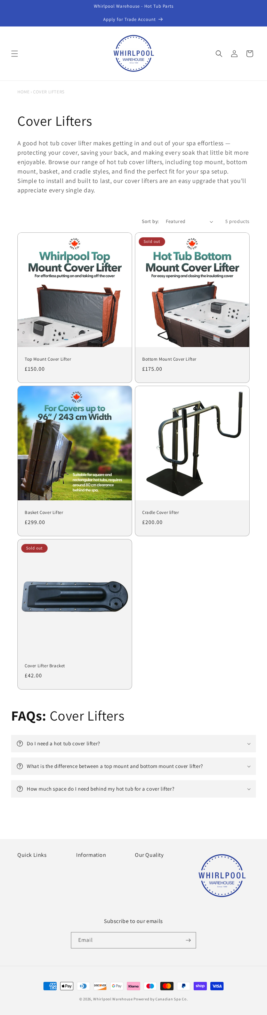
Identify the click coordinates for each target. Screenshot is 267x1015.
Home (23, 92)
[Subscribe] (188, 940)
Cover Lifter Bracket (45, 666)
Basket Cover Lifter (44, 512)
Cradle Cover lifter (160, 512)
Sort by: (150, 221)
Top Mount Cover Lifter (48, 359)
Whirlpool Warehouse (112, 999)
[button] (14, 53)
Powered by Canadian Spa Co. (161, 999)
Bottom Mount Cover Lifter (169, 359)
